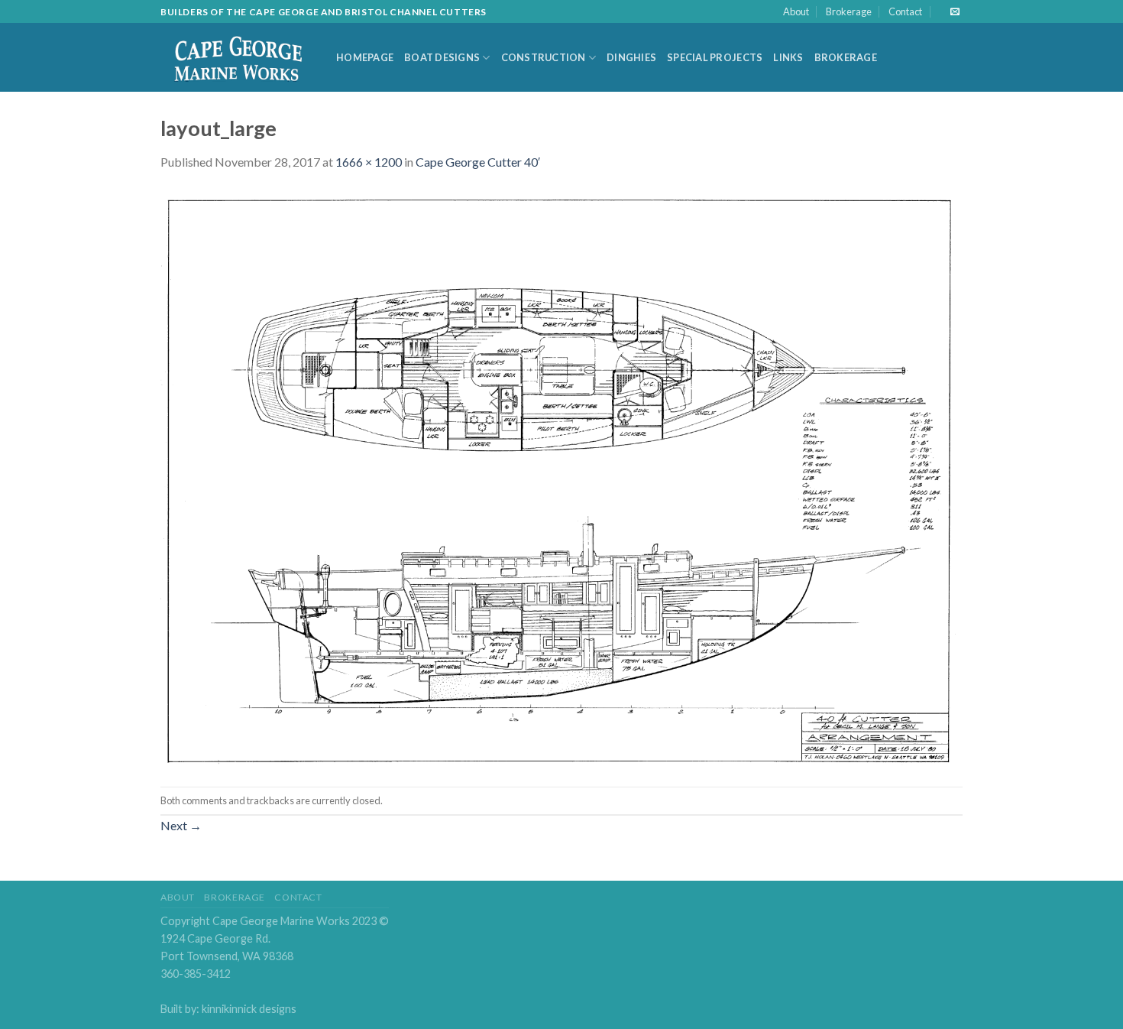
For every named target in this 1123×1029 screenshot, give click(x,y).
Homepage (364, 57)
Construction (543, 57)
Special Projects (714, 57)
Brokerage (849, 11)
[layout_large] (561, 477)
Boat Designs (442, 57)
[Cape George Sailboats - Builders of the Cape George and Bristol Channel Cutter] (236, 58)
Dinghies (631, 57)
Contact (905, 11)
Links (788, 57)
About (796, 11)
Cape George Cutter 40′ (478, 161)
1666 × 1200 (368, 161)
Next (181, 825)
